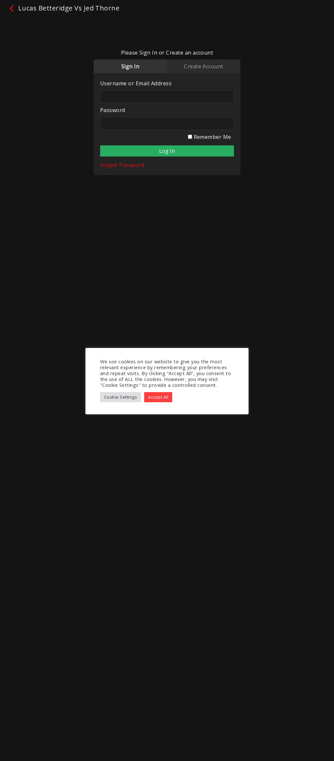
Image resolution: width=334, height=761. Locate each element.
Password (112, 110)
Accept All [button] (158, 397)
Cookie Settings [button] (120, 397)
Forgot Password (122, 165)
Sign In (130, 66)
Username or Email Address (136, 83)
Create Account (203, 66)
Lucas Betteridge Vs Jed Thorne (67, 8)
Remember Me (211, 137)
